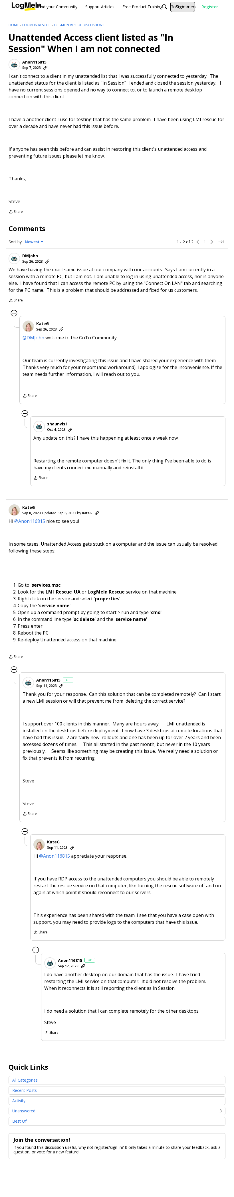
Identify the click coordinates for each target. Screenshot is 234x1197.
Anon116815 (34, 62)
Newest (32, 242)
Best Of (19, 1121)
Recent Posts (24, 1090)
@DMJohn (33, 338)
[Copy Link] (45, 67)
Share (16, 212)
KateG (42, 323)
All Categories (25, 1080)
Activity (18, 1100)
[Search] (165, 7)
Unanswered (117, 1111)
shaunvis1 (57, 424)
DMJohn (30, 255)
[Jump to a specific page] (220, 241)
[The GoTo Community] (26, 6)
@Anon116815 (29, 521)
